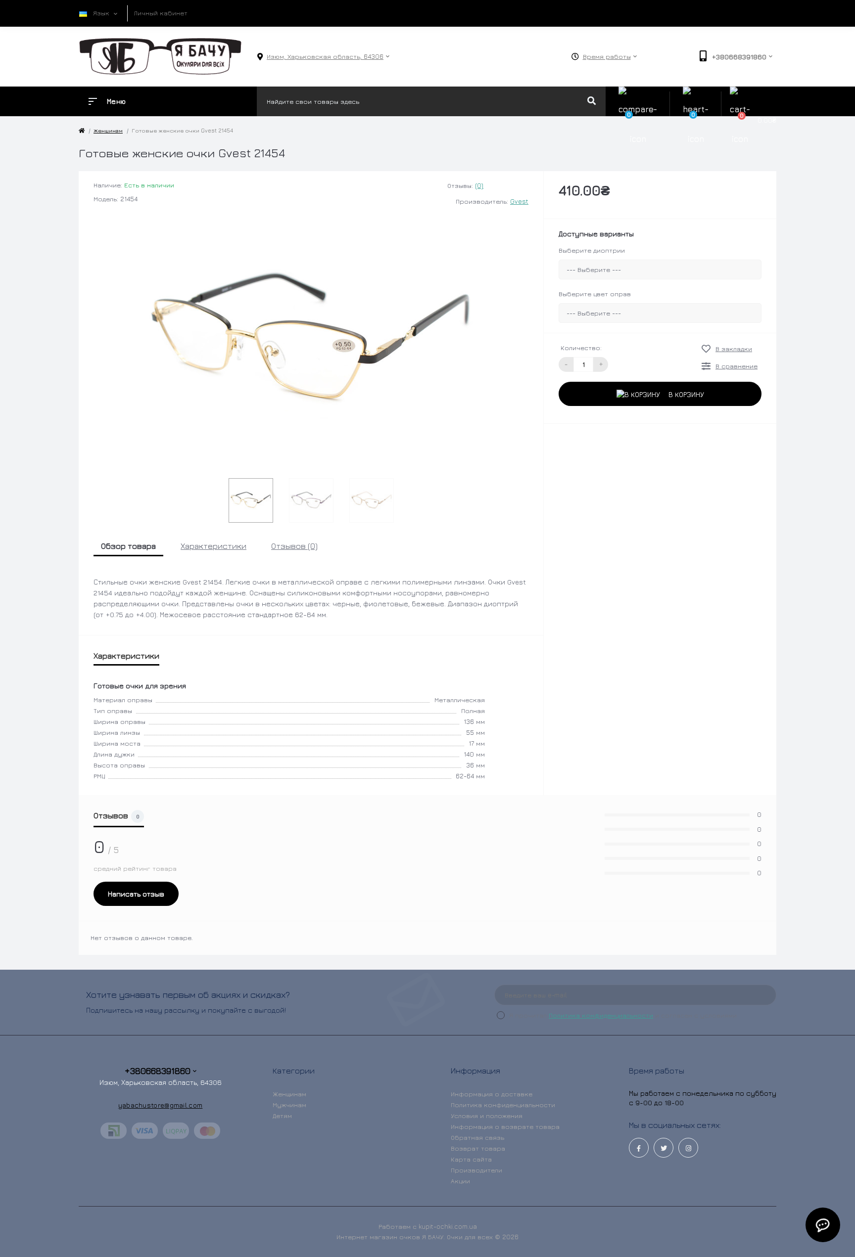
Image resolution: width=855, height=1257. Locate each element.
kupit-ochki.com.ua (448, 1226)
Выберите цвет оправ (595, 294)
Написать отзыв (136, 894)
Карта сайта (471, 1159)
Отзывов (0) (294, 545)
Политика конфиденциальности (601, 1015)
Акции (460, 1181)
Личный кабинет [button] (161, 13)
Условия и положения (486, 1116)
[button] (325, 56)
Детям (282, 1116)
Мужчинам (289, 1105)
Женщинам (289, 1094)
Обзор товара (128, 545)
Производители (476, 1170)
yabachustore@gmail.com (160, 1105)
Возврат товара (478, 1148)
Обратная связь (477, 1137)
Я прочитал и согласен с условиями (623, 1015)
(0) (479, 185)
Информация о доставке (491, 1094)
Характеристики (213, 545)
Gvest (519, 201)
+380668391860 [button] (157, 1071)
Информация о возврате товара (505, 1126)
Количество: (581, 348)
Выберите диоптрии (592, 250)
